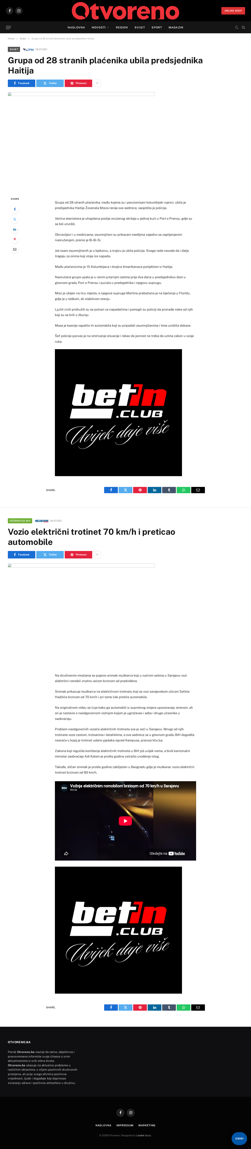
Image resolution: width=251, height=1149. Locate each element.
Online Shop (233, 10)
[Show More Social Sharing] (97, 83)
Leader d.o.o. (143, 1135)
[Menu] (8, 27)
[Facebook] (15, 209)
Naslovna (76, 27)
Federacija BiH (20, 520)
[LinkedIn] (15, 229)
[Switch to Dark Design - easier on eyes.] (236, 27)
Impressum (125, 1125)
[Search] (243, 27)
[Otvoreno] (125, 11)
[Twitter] (15, 219)
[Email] (15, 249)
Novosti (99, 27)
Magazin (176, 27)
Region (122, 27)
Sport (157, 27)
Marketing (147, 1125)
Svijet (140, 27)
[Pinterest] (15, 239)
